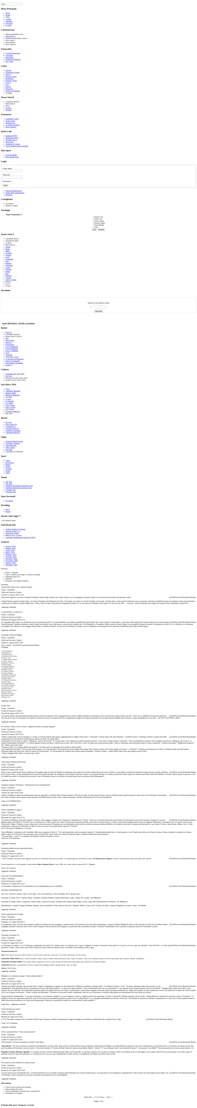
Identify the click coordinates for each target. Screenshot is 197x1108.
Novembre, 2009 (11, 561)
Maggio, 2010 (10, 548)
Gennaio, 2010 (10, 557)
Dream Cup (98, 217)
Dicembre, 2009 (11, 559)
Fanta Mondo (99, 225)
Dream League (99, 223)
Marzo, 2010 (10, 552)
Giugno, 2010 (10, 546)
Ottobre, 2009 (10, 563)
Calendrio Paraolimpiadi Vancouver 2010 (20, 537)
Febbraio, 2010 (10, 555)
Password (6, 175)
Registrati (8, 195)
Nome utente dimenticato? (14, 193)
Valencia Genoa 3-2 (12, 531)
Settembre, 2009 (11, 565)
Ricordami (6, 181)
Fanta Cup (98, 219)
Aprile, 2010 (10, 550)
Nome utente (7, 168)
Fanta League (99, 221)
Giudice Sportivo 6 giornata (15, 529)
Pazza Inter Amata (12, 533)
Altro (96, 227)
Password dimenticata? (13, 191)
